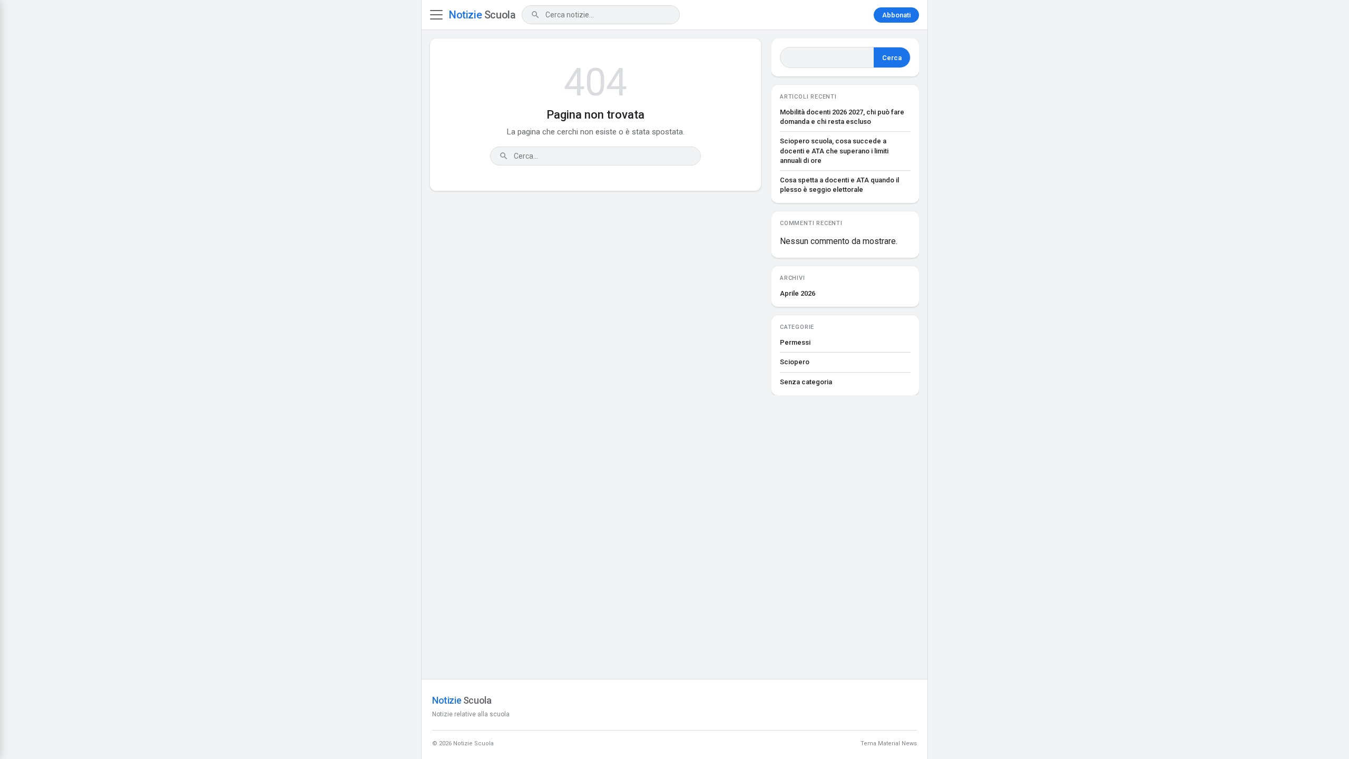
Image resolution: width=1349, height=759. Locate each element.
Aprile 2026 (797, 293)
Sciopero (794, 362)
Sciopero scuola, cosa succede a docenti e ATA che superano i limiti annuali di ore (834, 150)
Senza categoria (806, 382)
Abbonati (896, 15)
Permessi (795, 342)
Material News (897, 743)
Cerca (892, 58)
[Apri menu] (436, 14)
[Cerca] (535, 15)
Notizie (482, 14)
